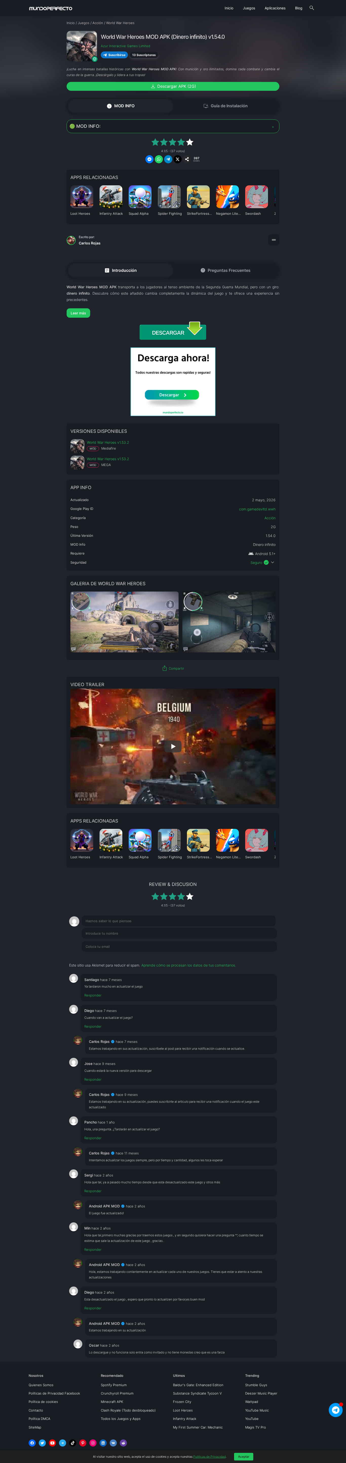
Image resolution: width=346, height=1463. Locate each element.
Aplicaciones (275, 8)
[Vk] (113, 1443)
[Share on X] (178, 159)
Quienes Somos (41, 1385)
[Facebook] (32, 1443)
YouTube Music (257, 1410)
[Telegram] (62, 1443)
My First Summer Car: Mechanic (198, 1427)
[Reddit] (123, 1443)
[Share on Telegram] (168, 159)
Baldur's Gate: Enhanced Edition (198, 1385)
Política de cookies (43, 1402)
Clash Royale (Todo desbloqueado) (128, 1410)
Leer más (78, 313)
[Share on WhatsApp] (159, 159)
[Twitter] (42, 1443)
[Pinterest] (82, 1443)
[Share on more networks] (187, 159)
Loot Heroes (183, 1410)
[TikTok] (72, 1443)
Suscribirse (116, 55)
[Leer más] (173, 313)
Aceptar (243, 1456)
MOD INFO (120, 105)
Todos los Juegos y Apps (121, 1419)
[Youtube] (52, 1443)
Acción (270, 518)
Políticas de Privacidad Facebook (54, 1393)
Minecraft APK (112, 1402)
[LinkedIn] (103, 1443)
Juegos (249, 8)
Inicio (229, 8)
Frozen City (182, 1402)
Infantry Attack (184, 1419)
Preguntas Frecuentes (225, 270)
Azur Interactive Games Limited (125, 46)
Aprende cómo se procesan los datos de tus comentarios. (188, 965)
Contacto (36, 1410)
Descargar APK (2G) (173, 86)
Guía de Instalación (225, 106)
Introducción (120, 270)
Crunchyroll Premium (117, 1393)
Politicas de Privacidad (209, 1456)
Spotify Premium (114, 1385)
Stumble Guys (256, 1385)
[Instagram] (93, 1443)
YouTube (252, 1419)
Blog (298, 8)
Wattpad (251, 1402)
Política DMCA (39, 1419)
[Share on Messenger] (149, 159)
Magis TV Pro (255, 1427)
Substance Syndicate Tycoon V (197, 1393)
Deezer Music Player (261, 1393)
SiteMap (35, 1427)
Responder (93, 995)
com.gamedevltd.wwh (257, 509)
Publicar (264, 957)
